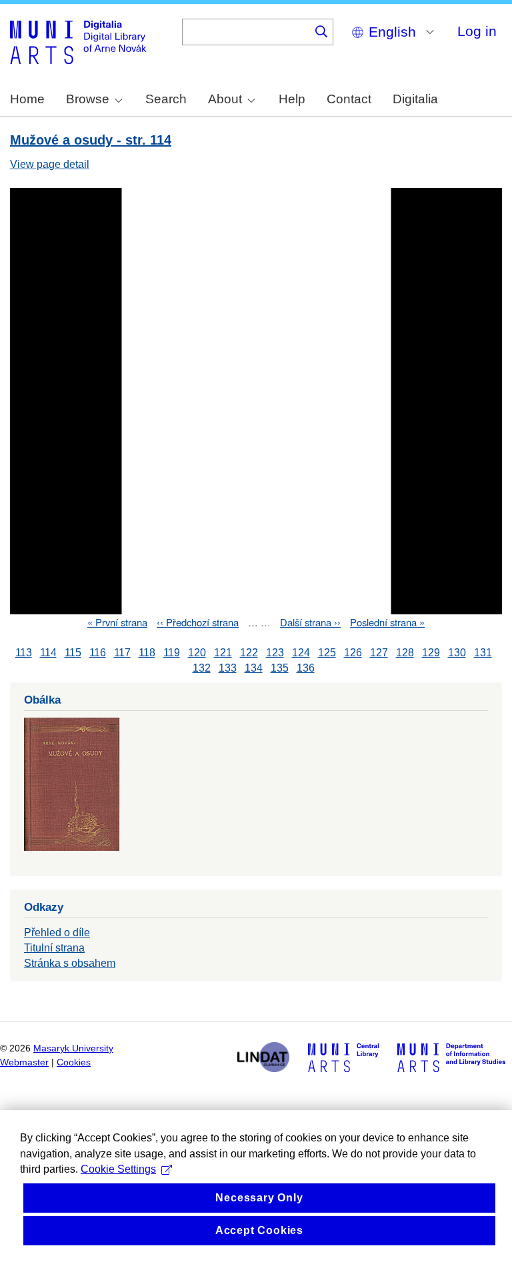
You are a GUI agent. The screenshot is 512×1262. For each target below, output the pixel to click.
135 (280, 668)
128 (405, 652)
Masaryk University (73, 1048)
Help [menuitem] (292, 99)
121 (223, 652)
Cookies (74, 1062)
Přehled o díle (57, 932)
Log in (477, 31)
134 (254, 668)
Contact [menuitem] (349, 99)
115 (73, 652)
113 (23, 652)
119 (171, 652)
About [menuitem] (225, 99)
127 (379, 652)
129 (431, 652)
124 (301, 652)
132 (202, 668)
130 (457, 652)
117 (122, 652)
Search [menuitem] (166, 99)
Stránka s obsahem (69, 963)
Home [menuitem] (27, 99)
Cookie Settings (118, 1169)
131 (483, 652)
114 (48, 652)
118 (147, 652)
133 (228, 668)
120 (197, 652)
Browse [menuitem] (87, 99)
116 (97, 652)
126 (353, 652)
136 (306, 668)
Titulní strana (54, 947)
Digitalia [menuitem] (415, 99)
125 (327, 652)
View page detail (49, 164)
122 (249, 652)
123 (275, 652)
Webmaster (24, 1062)
